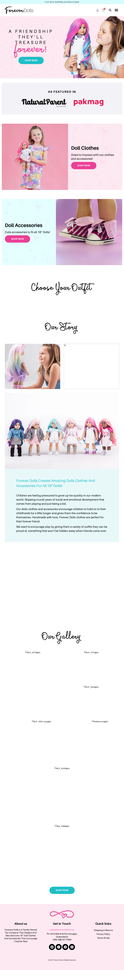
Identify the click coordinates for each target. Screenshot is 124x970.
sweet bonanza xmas (82, 901)
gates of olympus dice (103, 901)
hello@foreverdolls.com (62, 930)
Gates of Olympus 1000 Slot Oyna (18, 898)
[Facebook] (59, 947)
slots (116, 901)
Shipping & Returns (103, 930)
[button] (116, 10)
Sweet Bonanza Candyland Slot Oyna (57, 898)
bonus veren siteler (23, 901)
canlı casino (97, 898)
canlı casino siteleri (82, 898)
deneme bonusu (39, 901)
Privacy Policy (103, 934)
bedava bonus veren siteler (60, 901)
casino (36, 898)
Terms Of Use (103, 938)
